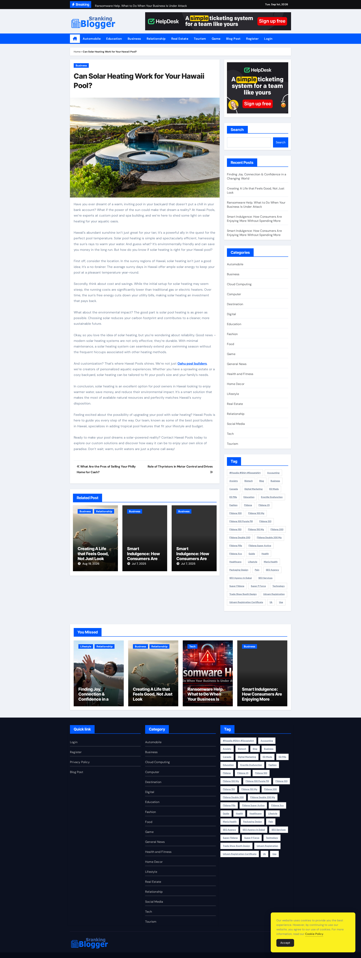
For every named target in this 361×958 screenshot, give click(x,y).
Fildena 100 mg (256, 513)
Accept (285, 943)
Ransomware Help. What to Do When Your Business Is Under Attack (256, 205)
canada (233, 488)
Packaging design (238, 569)
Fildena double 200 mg (269, 537)
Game (216, 39)
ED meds (274, 488)
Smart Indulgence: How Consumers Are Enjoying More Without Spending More (254, 219)
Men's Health (271, 561)
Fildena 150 (235, 529)
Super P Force (258, 586)
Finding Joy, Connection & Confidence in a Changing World (94, 696)
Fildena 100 (235, 513)
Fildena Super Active (260, 545)
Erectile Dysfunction (272, 497)
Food (230, 344)
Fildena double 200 (239, 537)
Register (252, 39)
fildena (248, 505)
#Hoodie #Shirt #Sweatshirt (245, 472)
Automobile (92, 39)
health (265, 553)
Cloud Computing (239, 284)
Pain (257, 569)
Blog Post (233, 39)
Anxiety (233, 480)
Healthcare (235, 561)
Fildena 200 (277, 529)
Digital (231, 314)
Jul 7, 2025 (139, 564)
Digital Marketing (253, 488)
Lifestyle (233, 394)
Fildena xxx (235, 553)
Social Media (236, 424)
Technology (278, 586)
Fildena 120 (265, 521)
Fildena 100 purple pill (241, 521)
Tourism (200, 39)
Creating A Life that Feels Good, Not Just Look (93, 553)
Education (114, 39)
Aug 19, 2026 (90, 564)
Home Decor (235, 384)
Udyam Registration (274, 594)
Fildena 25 (264, 505)
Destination (235, 304)
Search (237, 129)
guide (252, 553)
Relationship (156, 39)
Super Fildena (236, 586)
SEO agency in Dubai (240, 577)
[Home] (75, 38)
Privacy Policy (80, 762)
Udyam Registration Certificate (246, 602)
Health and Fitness (240, 374)
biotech (248, 480)
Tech (230, 434)
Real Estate (179, 39)
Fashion (232, 334)
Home (77, 51)
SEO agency (272, 569)
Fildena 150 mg (256, 529)
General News (236, 364)
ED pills (233, 497)
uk (271, 602)
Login (268, 39)
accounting (273, 472)
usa (281, 602)
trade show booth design (243, 594)
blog (261, 480)
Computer (234, 294)
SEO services (265, 577)
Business (134, 39)
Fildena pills (235, 545)
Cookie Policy (314, 934)
